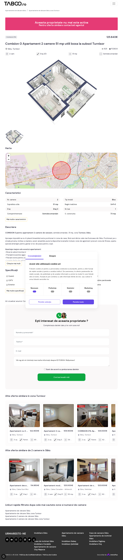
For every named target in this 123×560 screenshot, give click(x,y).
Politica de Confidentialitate (30, 555)
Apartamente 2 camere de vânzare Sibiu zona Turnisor (27, 519)
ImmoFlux (114, 555)
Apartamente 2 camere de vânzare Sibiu (21, 516)
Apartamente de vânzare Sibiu (17, 511)
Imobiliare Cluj (95, 544)
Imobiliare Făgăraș (97, 541)
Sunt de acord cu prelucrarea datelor (62, 369)
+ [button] (8, 155)
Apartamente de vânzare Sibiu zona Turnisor (23, 513)
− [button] (8, 159)
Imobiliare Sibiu (40, 533)
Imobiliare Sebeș (69, 541)
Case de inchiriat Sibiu (44, 541)
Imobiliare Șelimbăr (70, 544)
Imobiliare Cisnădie (42, 544)
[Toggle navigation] (114, 3)
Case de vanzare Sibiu (99, 533)
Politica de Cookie (50, 555)
